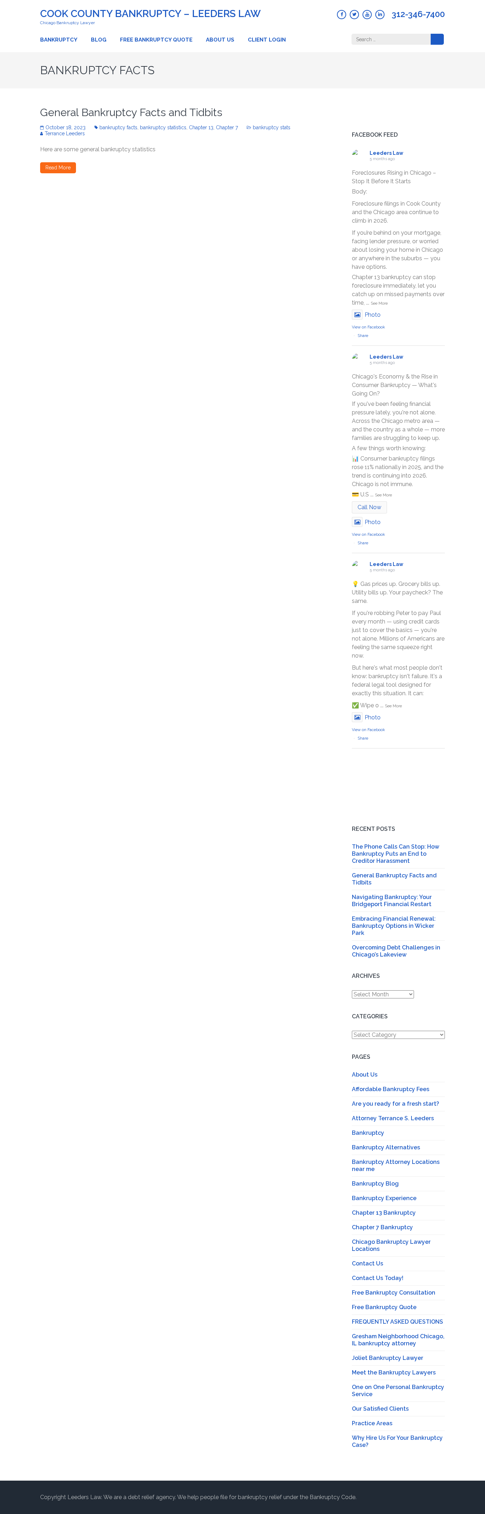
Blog (99, 40)
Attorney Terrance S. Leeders (393, 1118)
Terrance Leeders (65, 133)
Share (363, 335)
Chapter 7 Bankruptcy (382, 1227)
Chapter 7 (227, 127)
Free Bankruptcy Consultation (393, 1292)
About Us (220, 40)
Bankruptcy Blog (375, 1183)
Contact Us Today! (377, 1278)
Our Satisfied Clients (380, 1408)
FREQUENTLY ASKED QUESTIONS (397, 1321)
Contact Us (367, 1263)
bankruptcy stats (271, 127)
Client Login (267, 40)
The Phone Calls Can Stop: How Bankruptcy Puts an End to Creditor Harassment (395, 853)
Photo (373, 314)
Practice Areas (372, 1423)
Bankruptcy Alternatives (386, 1147)
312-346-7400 (418, 14)
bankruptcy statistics (163, 127)
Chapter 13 (201, 127)
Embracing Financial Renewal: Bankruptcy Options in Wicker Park (394, 925)
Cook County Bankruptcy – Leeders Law (150, 14)
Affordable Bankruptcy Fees (390, 1089)
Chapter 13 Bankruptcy (384, 1212)
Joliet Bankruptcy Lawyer (387, 1358)
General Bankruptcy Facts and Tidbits (131, 112)
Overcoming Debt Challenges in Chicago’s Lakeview (396, 951)
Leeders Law (386, 153)
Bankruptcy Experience (384, 1198)
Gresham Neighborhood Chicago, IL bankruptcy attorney (398, 1340)
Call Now (369, 507)
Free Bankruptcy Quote (156, 40)
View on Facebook (368, 327)
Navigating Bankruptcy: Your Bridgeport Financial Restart (392, 901)
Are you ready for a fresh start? (395, 1103)
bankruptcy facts (118, 127)
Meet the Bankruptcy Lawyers (394, 1372)
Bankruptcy (58, 40)
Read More (58, 167)
